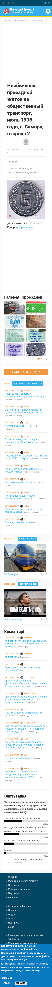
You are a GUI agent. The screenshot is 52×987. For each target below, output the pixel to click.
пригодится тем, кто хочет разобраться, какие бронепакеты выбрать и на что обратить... (26, 644)
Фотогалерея (21, 21)
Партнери (13, 893)
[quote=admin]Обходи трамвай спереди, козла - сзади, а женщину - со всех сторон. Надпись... (26, 699)
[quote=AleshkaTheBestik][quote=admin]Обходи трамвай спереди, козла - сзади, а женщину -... (26, 683)
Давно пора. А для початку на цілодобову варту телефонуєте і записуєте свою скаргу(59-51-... (22, 774)
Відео (11, 927)
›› (47, 359)
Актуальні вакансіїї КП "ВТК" (20, 426)
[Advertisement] (26, 53)
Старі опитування (14, 863)
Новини (12, 910)
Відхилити (21, 983)
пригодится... (12, 657)
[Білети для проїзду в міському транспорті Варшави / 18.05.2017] (36, 308)
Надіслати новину (26, 372)
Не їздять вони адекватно (18, 758)
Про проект (14, 885)
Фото (10, 918)
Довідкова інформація (20, 906)
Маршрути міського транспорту (24, 943)
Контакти (13, 897)
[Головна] (18, 10)
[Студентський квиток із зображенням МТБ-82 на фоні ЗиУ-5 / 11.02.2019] (14, 308)
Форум (11, 914)
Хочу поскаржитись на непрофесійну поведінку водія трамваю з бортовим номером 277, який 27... (24, 745)
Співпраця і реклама (19, 889)
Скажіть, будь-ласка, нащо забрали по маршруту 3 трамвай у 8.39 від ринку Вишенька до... (25, 729)
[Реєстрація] (48, 3)
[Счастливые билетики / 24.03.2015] (36, 322)
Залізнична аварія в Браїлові (20, 482)
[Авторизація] (45, 3)
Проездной (37, 21)
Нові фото (13, 922)
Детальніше (7, 978)
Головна (7, 21)
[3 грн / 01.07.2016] (14, 322)
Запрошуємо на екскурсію (19, 522)
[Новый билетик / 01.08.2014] (14, 335)
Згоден (6, 983)
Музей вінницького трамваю (23, 881)
